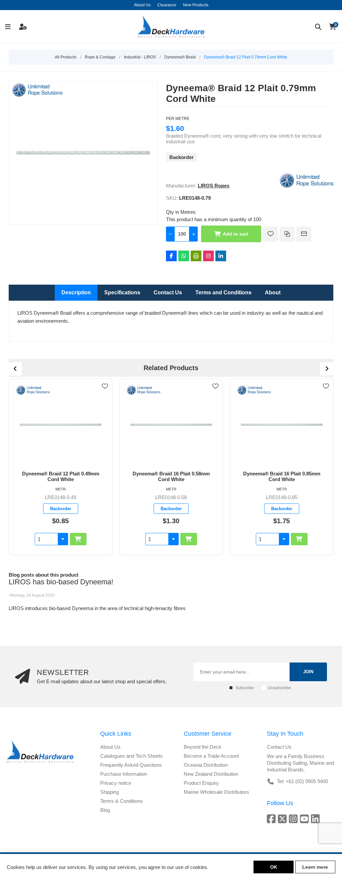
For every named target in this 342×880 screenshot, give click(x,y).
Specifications (122, 292)
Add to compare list (287, 234)
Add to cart (235, 234)
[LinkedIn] (220, 256)
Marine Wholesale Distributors (216, 792)
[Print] (196, 256)
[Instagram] (208, 256)
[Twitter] (283, 819)
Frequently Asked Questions (131, 765)
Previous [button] (15, 369)
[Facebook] (171, 256)
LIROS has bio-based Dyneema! (61, 582)
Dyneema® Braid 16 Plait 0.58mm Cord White (171, 476)
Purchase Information (123, 774)
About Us (110, 747)
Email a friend (303, 234)
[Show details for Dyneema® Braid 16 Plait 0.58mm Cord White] (171, 425)
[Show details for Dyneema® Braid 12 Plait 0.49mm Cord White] (61, 425)
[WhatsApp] (183, 256)
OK (273, 867)
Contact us (279, 747)
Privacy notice (115, 783)
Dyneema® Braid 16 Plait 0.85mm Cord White (281, 476)
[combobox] (46, 539)
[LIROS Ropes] (306, 185)
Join (308, 671)
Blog (105, 810)
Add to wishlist (270, 234)
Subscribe (244, 688)
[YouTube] (305, 819)
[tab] (76, 293)
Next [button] (326, 369)
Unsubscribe (279, 688)
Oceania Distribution (206, 765)
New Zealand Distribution (211, 774)
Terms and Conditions (223, 292)
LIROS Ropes (213, 185)
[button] (63, 539)
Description (76, 292)
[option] (60, 467)
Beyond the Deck (202, 747)
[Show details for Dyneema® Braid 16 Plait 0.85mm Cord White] (282, 425)
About (273, 292)
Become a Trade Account (211, 756)
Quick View (105, 396)
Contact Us (168, 292)
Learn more (315, 867)
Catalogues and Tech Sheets (131, 756)
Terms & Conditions (121, 801)
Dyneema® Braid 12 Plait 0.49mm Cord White (60, 476)
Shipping (109, 792)
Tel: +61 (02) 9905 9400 (302, 781)
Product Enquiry (201, 783)
